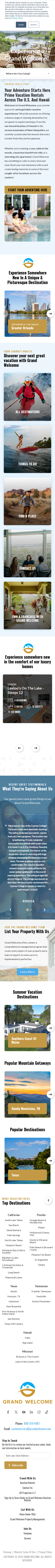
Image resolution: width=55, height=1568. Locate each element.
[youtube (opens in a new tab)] (23, 1412)
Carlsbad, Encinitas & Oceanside (12, 1266)
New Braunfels (13, 1306)
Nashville (41, 1296)
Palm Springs (13, 1235)
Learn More (27, 971)
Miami (41, 1227)
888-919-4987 (32, 1423)
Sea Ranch (14, 1225)
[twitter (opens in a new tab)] (16, 1412)
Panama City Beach (41, 1254)
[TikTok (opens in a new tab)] (46, 1412)
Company (28, 1533)
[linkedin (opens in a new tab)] (31, 1412)
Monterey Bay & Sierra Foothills (13, 1251)
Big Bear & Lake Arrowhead (10, 1258)
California (14, 1215)
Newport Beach (14, 1245)
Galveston (14, 1301)
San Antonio (14, 1318)
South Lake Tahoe (14, 1220)
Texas (13, 1286)
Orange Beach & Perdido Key (38, 1221)
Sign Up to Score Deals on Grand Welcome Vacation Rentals (27, 1499)
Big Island (28, 1342)
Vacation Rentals (27, 1483)
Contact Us (28, 1488)
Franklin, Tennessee (41, 1291)
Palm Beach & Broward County (41, 1248)
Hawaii (27, 1332)
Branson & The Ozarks (27, 1356)
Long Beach (14, 1272)
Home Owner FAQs (28, 1514)
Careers (27, 1538)
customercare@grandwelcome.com (31, 1428)
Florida (41, 1215)
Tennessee (41, 1286)
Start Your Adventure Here (27, 189)
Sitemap (7, 1552)
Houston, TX (13, 1296)
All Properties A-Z (27, 1493)
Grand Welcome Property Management (27, 1519)
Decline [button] (34, 24)
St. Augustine (41, 1259)
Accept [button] (21, 24)
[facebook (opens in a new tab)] (8, 1412)
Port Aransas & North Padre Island (13, 1312)
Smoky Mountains (41, 1301)
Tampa (41, 1264)
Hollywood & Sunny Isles (39, 1233)
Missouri (27, 1351)
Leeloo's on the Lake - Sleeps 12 (26, 690)
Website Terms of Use (24, 1552)
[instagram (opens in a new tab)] (39, 1412)
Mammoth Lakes (13, 1277)
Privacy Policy (17, 18)
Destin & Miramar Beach (39, 1241)
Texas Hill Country (13, 1323)
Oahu (27, 1337)
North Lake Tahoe (14, 1240)
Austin (14, 1291)
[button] (27, 73)
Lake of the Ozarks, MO (27, 1361)
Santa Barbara (14, 1230)
